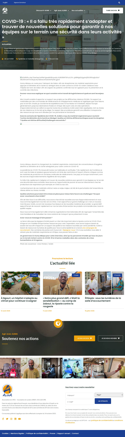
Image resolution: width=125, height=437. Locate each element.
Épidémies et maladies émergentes (31, 59)
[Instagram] (11, 419)
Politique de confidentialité (37, 433)
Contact (75, 433)
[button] (119, 2)
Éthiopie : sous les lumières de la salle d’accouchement (103, 299)
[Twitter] (7, 419)
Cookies (5, 433)
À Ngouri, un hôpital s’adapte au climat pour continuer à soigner (19, 299)
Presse (52, 433)
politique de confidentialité (102, 420)
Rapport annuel (63, 433)
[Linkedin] (15, 419)
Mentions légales (17, 433)
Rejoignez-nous (69, 230)
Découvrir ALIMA (42, 10)
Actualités (6, 44)
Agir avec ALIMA (60, 10)
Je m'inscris (103, 401)
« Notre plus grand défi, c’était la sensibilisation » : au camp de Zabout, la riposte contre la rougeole (61, 302)
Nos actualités (77, 10)
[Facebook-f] (3, 419)
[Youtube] (19, 419)
